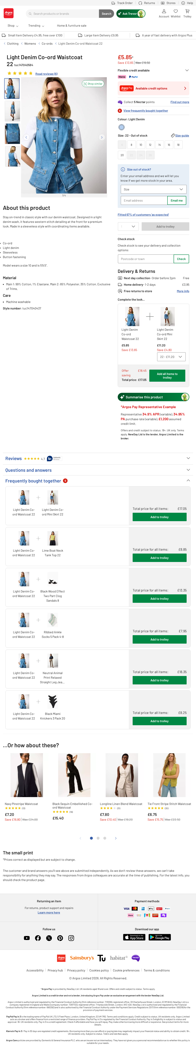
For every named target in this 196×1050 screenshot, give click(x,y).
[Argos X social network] (49, 938)
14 (159, 144)
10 (141, 144)
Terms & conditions (157, 970)
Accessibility (34, 970)
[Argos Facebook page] (37, 938)
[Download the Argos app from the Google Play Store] (160, 940)
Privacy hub (55, 970)
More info (183, 291)
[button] (93, 83)
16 (169, 144)
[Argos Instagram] (71, 938)
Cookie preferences (126, 970)
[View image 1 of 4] (12, 88)
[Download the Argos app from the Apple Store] (134, 940)
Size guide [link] (182, 135)
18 (178, 144)
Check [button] (181, 259)
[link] (32, 74)
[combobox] (62, 13)
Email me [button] (177, 200)
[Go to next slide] (102, 137)
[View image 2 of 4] (12, 111)
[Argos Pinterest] (60, 938)
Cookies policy (99, 970)
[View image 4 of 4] (12, 156)
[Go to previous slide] (26, 137)
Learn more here (49, 912)
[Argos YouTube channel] (26, 938)
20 (122, 155)
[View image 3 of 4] (12, 134)
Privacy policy (76, 970)
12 (150, 144)
